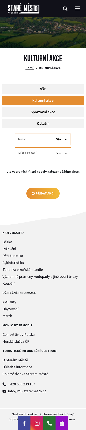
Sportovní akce (43, 112)
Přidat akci (45, 193)
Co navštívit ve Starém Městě (25, 374)
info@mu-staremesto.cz (26, 391)
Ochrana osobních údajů (57, 414)
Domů (29, 68)
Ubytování (10, 309)
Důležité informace (17, 367)
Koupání (9, 283)
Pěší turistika (13, 256)
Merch (7, 316)
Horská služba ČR (16, 341)
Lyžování (9, 249)
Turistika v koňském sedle (23, 269)
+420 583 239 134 (21, 384)
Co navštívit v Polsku (19, 334)
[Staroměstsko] (24, 8)
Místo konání (27, 153)
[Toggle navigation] (77, 8)
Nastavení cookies (25, 414)
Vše (43, 89)
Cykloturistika (13, 262)
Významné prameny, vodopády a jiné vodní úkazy (40, 276)
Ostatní (43, 123)
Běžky (7, 242)
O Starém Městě (15, 360)
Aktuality (9, 302)
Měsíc (22, 139)
